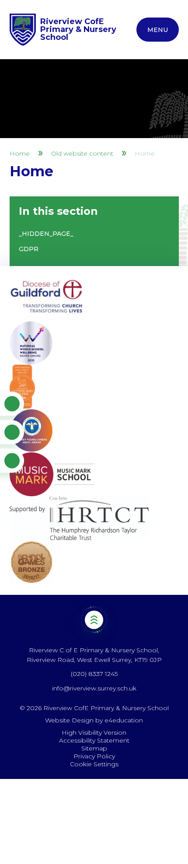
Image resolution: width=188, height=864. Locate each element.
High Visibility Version (94, 732)
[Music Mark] (94, 474)
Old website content (82, 153)
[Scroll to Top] (94, 620)
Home (20, 153)
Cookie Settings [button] (94, 764)
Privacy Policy (94, 756)
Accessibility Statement (94, 740)
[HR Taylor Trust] (94, 518)
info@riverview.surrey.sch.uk (94, 688)
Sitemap (94, 748)
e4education (123, 720)
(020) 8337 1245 (94, 674)
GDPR (28, 249)
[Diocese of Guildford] (94, 299)
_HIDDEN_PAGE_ (46, 234)
